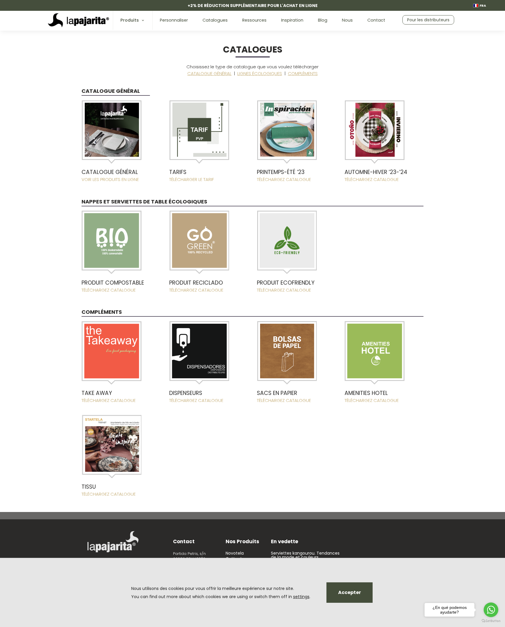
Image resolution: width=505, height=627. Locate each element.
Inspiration (292, 20)
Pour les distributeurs (428, 20)
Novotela (235, 553)
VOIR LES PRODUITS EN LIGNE (110, 179)
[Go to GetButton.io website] (491, 621)
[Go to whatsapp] (491, 609)
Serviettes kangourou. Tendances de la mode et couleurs (305, 555)
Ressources (254, 20)
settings (301, 597)
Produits (129, 20)
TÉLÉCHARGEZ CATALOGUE (284, 179)
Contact (376, 20)
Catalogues (215, 20)
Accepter (349, 592)
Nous (347, 20)
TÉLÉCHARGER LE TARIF (191, 179)
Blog (322, 20)
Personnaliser (174, 20)
